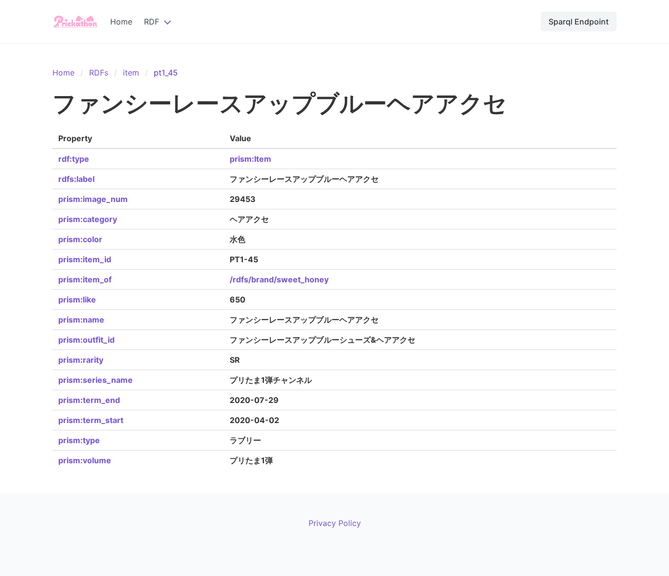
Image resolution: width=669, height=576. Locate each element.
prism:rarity (80, 360)
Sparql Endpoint (579, 21)
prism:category (87, 219)
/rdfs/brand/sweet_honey (279, 279)
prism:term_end (89, 400)
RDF (151, 21)
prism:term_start (90, 420)
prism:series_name (95, 380)
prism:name (81, 320)
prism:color (80, 239)
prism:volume (84, 460)
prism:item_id (84, 259)
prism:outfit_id (86, 340)
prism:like (77, 299)
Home (121, 21)
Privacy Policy (335, 523)
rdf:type (73, 159)
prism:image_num (93, 199)
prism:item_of (85, 279)
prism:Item (250, 159)
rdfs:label (76, 179)
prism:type (79, 440)
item (131, 72)
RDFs (98, 72)
